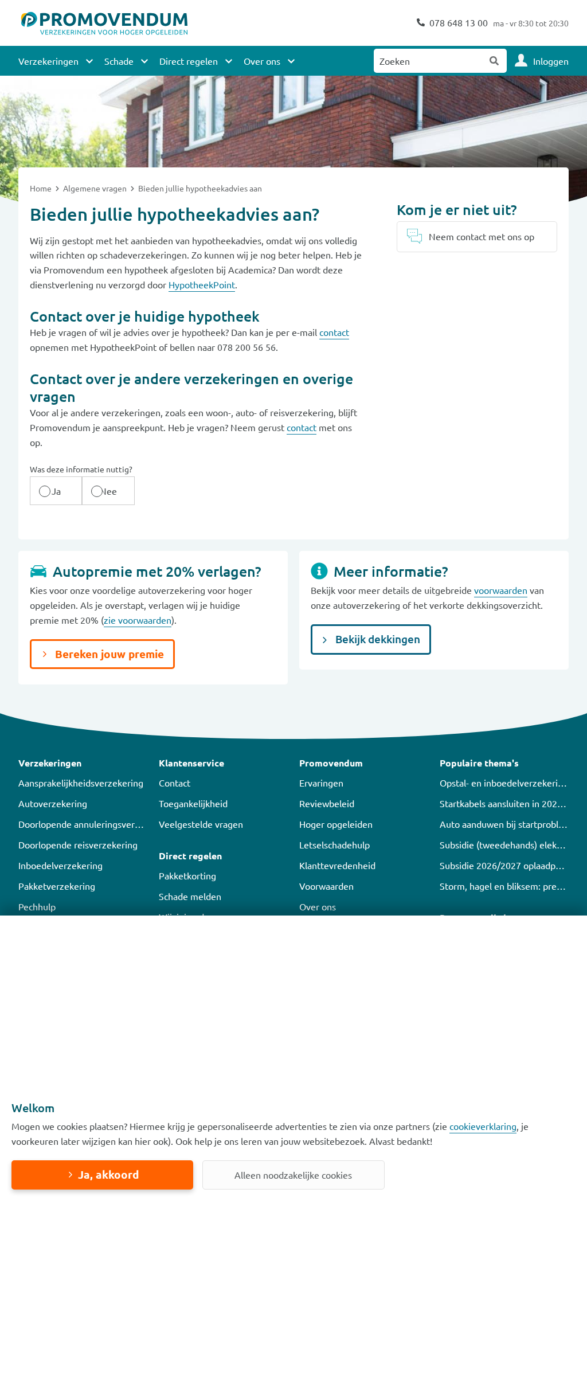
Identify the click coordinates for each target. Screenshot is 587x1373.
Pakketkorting (187, 875)
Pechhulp (37, 906)
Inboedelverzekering (60, 865)
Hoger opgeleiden (336, 824)
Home (41, 188)
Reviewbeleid (326, 803)
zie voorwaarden (137, 619)
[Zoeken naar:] (428, 61)
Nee (108, 490)
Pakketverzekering (56, 885)
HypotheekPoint (202, 284)
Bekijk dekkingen (376, 639)
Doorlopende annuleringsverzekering (94, 824)
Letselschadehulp (334, 844)
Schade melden (190, 896)
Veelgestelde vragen (201, 824)
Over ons (317, 906)
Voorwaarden (326, 885)
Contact (174, 782)
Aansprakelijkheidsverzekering (80, 782)
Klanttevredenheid (337, 865)
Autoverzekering (52, 803)
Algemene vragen (95, 188)
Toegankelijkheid (193, 803)
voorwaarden (500, 590)
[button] (82, 763)
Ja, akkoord (108, 1174)
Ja (56, 490)
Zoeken (495, 61)
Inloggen (551, 61)
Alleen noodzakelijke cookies (293, 1174)
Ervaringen (321, 782)
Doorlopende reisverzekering (78, 844)
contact (334, 332)
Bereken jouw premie (108, 654)
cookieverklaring (482, 1126)
